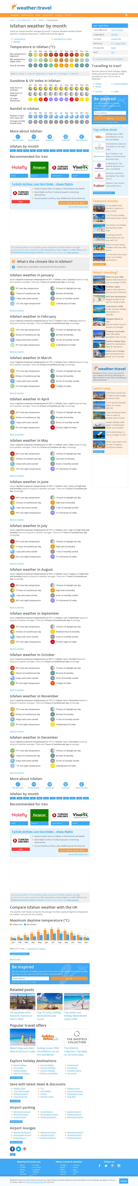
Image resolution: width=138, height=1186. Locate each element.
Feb (19, 151)
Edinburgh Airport (48, 1117)
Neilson (43, 1094)
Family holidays (20, 1070)
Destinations (27, 15)
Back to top (15, 959)
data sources (73, 252)
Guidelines (36, 1170)
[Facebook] (12, 1149)
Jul (52, 151)
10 (28, 936)
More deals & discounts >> (104, 193)
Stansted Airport (21, 1114)
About (22, 1165)
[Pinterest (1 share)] (24, 1149)
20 (48, 933)
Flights (98, 84)
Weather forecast (34, 140)
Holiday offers (20, 1088)
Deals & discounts (82, 140)
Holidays (63, 1165)
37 (52, 928)
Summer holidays (47, 1068)
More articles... (99, 264)
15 (74, 934)
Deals (37, 15)
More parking (16, 1121)
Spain (75, 1170)
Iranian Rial (116, 39)
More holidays (16, 1078)
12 (18, 935)
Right (113, 48)
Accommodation (121, 84)
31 (65, 929)
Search (68, 15)
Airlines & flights (21, 1094)
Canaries (76, 1165)
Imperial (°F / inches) (36, 948)
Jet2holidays (45, 1091)
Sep (66, 151)
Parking (63, 1172)
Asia (18, 20)
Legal (22, 1172)
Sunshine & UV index (63, 39)
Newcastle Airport (75, 1117)
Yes (112, 52)
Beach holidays (20, 1065)
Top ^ (13, 1154)
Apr (33, 151)
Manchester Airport (22, 1112)
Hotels (98, 86)
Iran (34, 20)
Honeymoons (73, 1065)
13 (34, 935)
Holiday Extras (73, 1088)
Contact (23, 1167)
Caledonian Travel (75, 1094)
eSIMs (116, 91)
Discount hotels (20, 1096)
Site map (23, 1174)
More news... (98, 451)
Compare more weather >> (19, 954)
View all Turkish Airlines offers (78, 207)
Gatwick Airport (74, 1112)
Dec (86, 151)
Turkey (75, 1172)
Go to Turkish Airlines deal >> (73, 203)
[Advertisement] (91, 6)
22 (32, 932)
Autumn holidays (47, 1070)
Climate (63, 1174)
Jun (46, 151)
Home (12, 20)
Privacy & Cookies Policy (35, 1182)
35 (58, 928)
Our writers (37, 1167)
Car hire (98, 91)
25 (72, 931)
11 (85, 935)
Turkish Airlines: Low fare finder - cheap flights (42, 184)
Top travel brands (21, 1091)
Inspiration (47, 15)
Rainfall (17, 41)
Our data (36, 1165)
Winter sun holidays (49, 1073)
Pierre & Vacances (75, 1091)
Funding (36, 1172)
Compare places (74, 1070)
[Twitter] (18, 1149)
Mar (26, 151)
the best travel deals (113, 373)
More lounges (16, 1142)
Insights (59, 15)
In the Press (33, 1175)
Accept (124, 1181)
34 (45, 929)
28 (38, 930)
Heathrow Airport (48, 1138)
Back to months (17, 310)
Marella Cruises (47, 1096)
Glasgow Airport (74, 1114)
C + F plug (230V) (118, 43)
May (39, 151)
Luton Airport (46, 1112)
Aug (59, 151)
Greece (75, 1167)
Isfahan (41, 20)
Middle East (26, 20)
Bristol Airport (20, 1117)
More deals (15, 1101)
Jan (13, 151)
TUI (42, 1088)
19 (68, 933)
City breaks (18, 1068)
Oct (72, 151)
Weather (15, 15)
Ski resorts (72, 1073)
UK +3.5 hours (117, 30)
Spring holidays (47, 1065)
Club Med (71, 1096)
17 (25, 934)
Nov (79, 151)
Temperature (19, 39)
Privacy (22, 1170)
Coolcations (72, 1068)
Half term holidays (22, 1073)
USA (74, 1174)
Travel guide (66, 140)
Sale (21, 201)
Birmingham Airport (49, 1114)
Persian (114, 34)
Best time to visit (17, 140)
